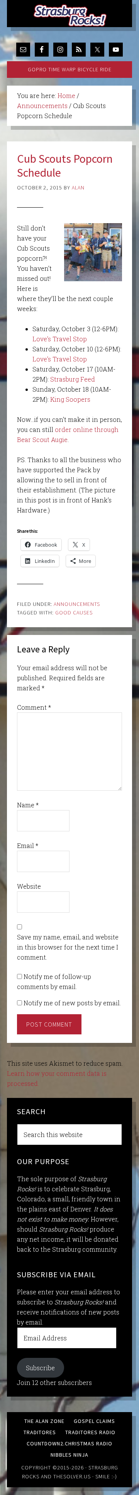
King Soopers (70, 399)
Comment (34, 707)
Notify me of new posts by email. (72, 1003)
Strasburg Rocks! (71, 15)
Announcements (77, 603)
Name (28, 805)
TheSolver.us (72, 1476)
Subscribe (40, 1368)
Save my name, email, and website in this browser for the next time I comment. (68, 947)
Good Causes (74, 612)
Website (29, 886)
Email (27, 845)
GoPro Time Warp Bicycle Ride (70, 69)
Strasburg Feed (72, 379)
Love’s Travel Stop (59, 339)
